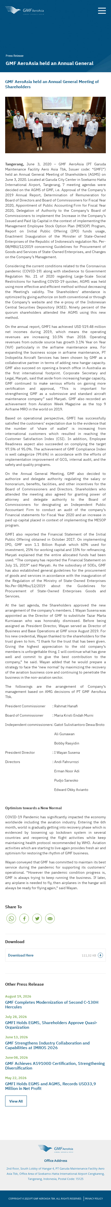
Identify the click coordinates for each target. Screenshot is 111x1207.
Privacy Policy (94, 1198)
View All (16, 1101)
